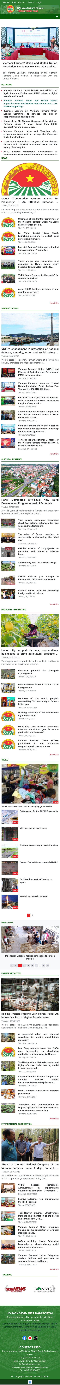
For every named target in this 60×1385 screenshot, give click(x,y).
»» (48, 965)
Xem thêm (54, 303)
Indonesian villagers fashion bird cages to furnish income (30, 957)
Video (4, 759)
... (40, 965)
